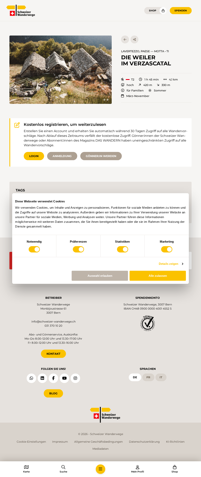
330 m (166, 85)
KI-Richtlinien (175, 441)
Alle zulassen (158, 275)
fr (148, 377)
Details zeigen (168, 263)
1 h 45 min (151, 79)
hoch (130, 85)
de (135, 377)
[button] (60, 70)
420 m (147, 85)
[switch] (78, 249)
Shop (152, 10)
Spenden (181, 10)
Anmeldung (62, 156)
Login (33, 156)
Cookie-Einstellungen (31, 441)
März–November (137, 96)
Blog (53, 393)
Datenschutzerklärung (144, 441)
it (161, 377)
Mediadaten (100, 448)
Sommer (160, 90)
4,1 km (173, 79)
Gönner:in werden (101, 156)
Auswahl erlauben (100, 275)
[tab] (104, 100)
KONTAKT (53, 353)
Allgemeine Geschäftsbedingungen (98, 441)
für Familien (135, 90)
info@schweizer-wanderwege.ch (53, 321)
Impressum (60, 441)
